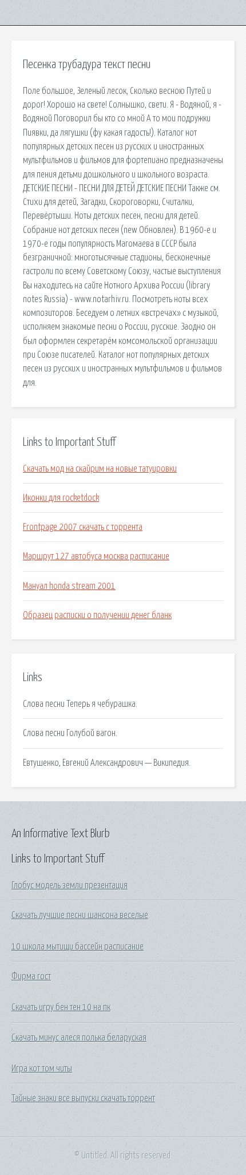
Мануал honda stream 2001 (69, 586)
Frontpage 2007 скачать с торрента (82, 527)
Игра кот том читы (41, 1068)
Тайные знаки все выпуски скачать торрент (83, 1098)
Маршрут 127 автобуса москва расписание (96, 556)
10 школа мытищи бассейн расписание (77, 946)
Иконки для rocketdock (61, 498)
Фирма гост (31, 976)
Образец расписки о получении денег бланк (97, 615)
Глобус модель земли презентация (69, 885)
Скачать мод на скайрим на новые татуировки (100, 468)
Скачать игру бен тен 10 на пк (60, 1007)
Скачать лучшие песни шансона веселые (79, 915)
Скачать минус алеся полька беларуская (78, 1037)
